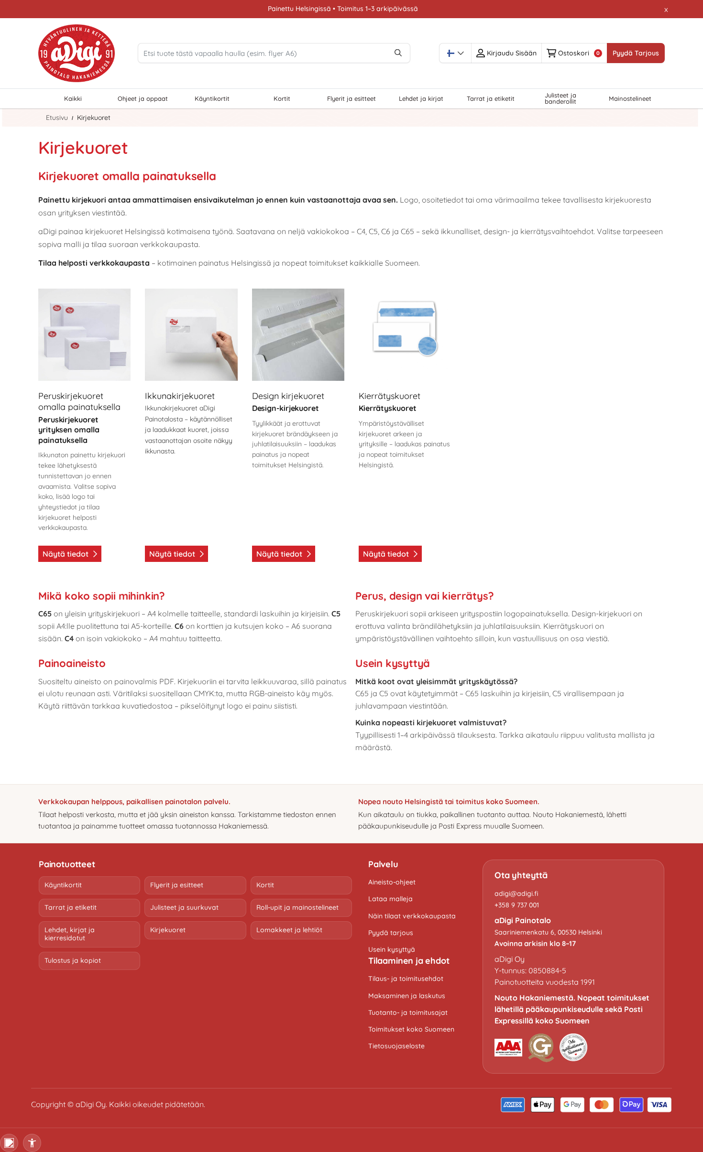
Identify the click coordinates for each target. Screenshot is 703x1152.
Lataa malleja (390, 898)
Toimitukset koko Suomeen (411, 1029)
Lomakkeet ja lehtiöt (289, 930)
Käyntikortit (63, 885)
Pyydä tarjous (390, 932)
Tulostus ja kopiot (72, 960)
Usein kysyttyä (391, 949)
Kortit (265, 885)
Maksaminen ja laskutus (406, 995)
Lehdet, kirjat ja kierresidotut (69, 934)
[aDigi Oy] (76, 53)
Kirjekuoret (168, 930)
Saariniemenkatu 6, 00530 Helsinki (548, 932)
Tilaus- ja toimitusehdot (405, 978)
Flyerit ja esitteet (176, 885)
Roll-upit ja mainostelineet (297, 907)
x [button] (666, 9)
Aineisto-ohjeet (392, 882)
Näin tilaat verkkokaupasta (412, 916)
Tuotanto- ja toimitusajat (408, 1012)
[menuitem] (73, 98)
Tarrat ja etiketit (70, 907)
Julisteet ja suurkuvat (184, 907)
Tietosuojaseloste (396, 1046)
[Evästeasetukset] (9, 1143)
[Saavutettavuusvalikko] (32, 1143)
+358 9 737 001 (516, 905)
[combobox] (455, 53)
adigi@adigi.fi (516, 893)
